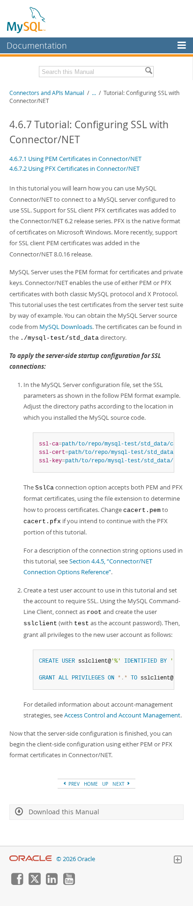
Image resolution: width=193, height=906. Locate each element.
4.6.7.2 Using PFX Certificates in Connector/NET (74, 168)
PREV (73, 784)
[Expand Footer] (177, 861)
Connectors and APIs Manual (46, 92)
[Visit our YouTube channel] (68, 882)
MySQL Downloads (65, 326)
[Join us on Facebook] (16, 882)
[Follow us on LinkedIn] (51, 882)
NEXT (119, 784)
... (94, 92)
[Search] (148, 71)
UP (105, 784)
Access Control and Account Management (122, 715)
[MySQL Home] (27, 20)
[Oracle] (30, 859)
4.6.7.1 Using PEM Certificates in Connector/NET (75, 158)
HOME (91, 784)
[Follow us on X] (34, 882)
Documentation (37, 45)
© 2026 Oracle (75, 859)
